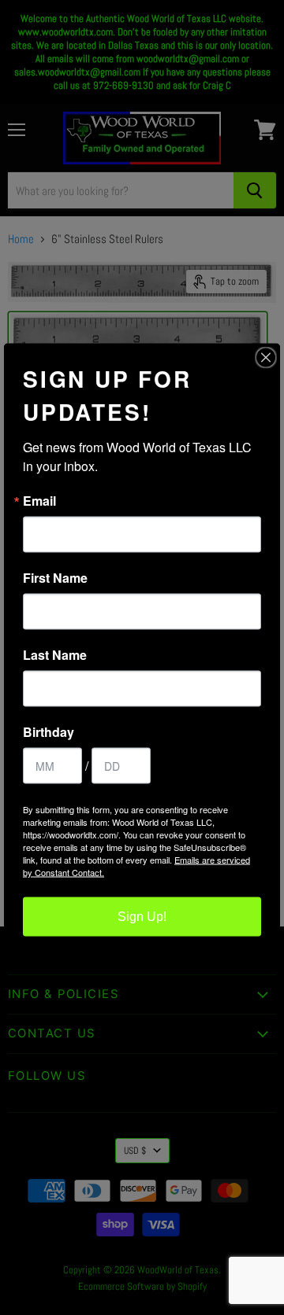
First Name (55, 578)
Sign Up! (142, 916)
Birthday (48, 732)
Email (39, 501)
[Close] (265, 357)
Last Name (55, 655)
